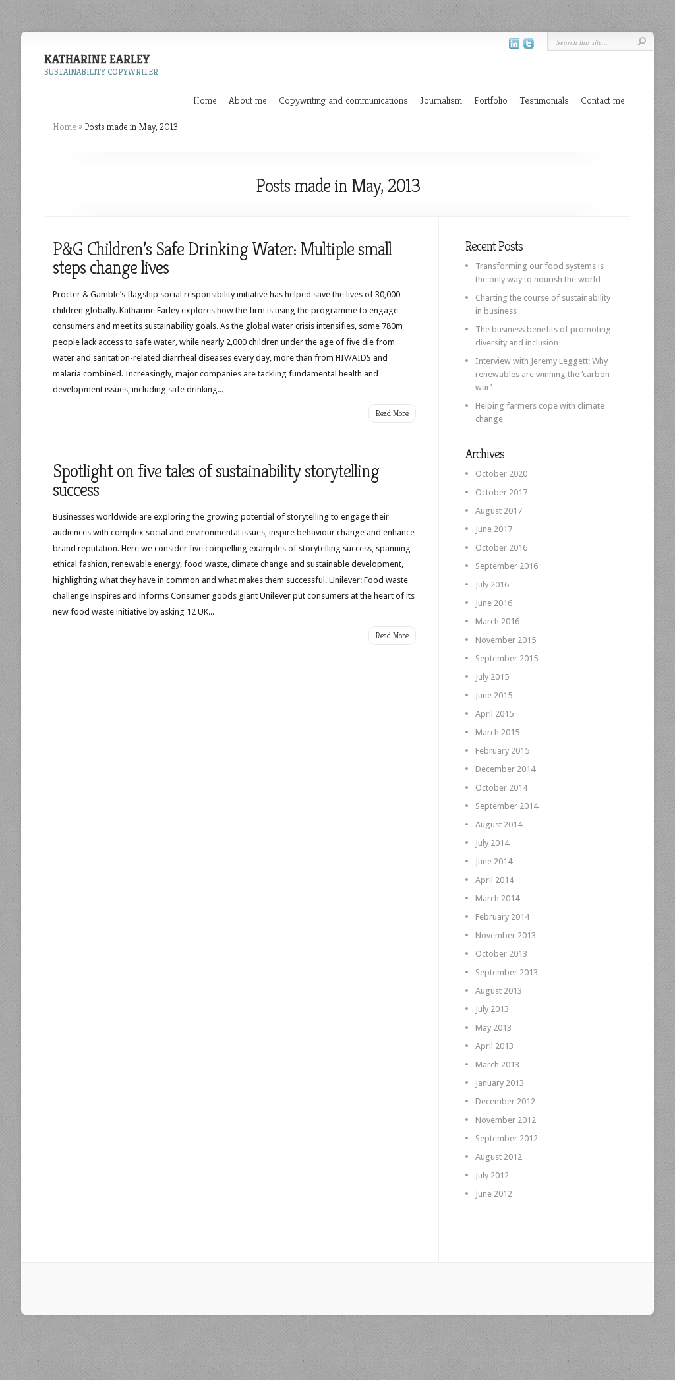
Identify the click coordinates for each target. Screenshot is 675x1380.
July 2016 (492, 584)
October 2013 (501, 954)
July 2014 (492, 843)
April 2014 (494, 880)
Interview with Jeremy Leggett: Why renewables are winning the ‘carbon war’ (542, 374)
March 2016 (497, 621)
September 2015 (506, 658)
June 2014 (493, 861)
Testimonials (544, 100)
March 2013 (497, 1064)
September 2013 (506, 972)
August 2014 (498, 824)
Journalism (441, 100)
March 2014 (497, 898)
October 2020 (501, 474)
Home (205, 100)
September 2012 (506, 1138)
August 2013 (498, 991)
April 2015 (494, 714)
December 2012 (505, 1101)
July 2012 (492, 1175)
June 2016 (493, 603)
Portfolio (491, 100)
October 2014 (501, 788)
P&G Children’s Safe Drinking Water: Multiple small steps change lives (222, 258)
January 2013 (499, 1083)
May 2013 (493, 1028)
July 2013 (492, 1009)
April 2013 (494, 1046)
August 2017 (498, 511)
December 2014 (505, 769)
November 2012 (505, 1120)
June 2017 (493, 529)
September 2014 (506, 806)
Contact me (603, 100)
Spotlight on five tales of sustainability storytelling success (216, 480)
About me (248, 100)
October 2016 (501, 548)
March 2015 (497, 732)
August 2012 (498, 1157)
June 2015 (493, 695)
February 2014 (502, 917)
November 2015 (505, 640)
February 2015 (502, 751)
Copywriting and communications (343, 100)
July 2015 (492, 677)
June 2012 (493, 1194)
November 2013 (505, 935)
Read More (392, 413)
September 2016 (506, 566)
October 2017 (501, 492)
